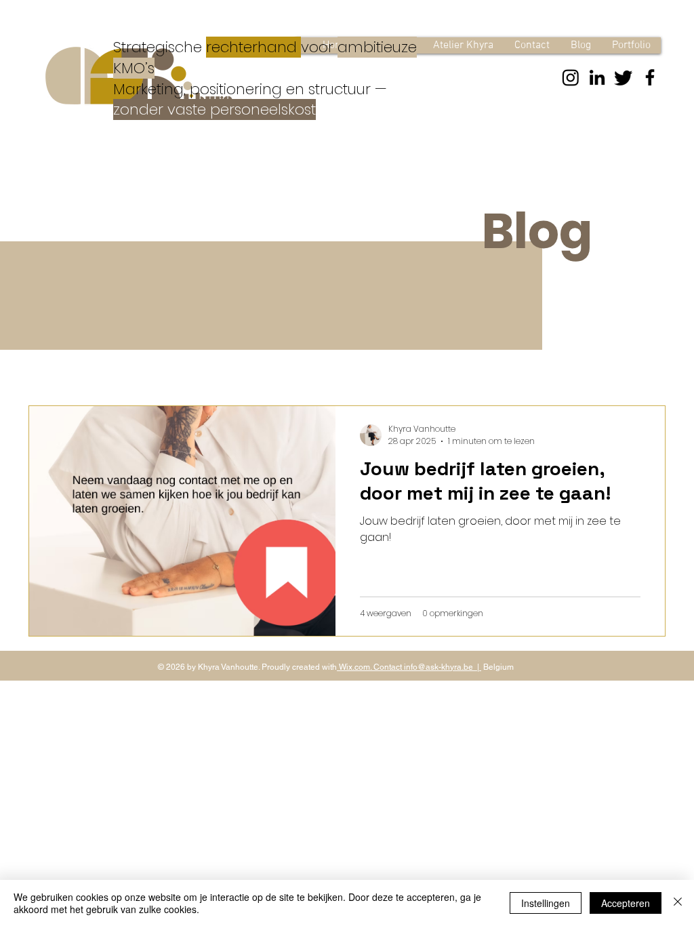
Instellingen (545, 903)
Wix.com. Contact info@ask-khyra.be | (409, 667)
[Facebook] (650, 77)
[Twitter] (623, 77)
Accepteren (625, 903)
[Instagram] (570, 77)
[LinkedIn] (597, 77)
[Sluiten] (678, 903)
